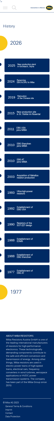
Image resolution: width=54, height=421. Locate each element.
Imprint (8, 410)
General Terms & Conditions (18, 406)
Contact (9, 413)
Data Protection (12, 417)
